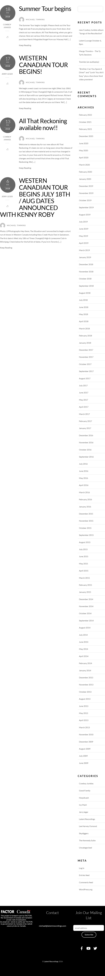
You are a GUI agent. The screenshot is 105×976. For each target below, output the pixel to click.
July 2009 (83, 756)
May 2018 (83, 314)
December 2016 (86, 435)
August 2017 (84, 378)
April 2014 (83, 656)
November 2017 (86, 357)
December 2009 (86, 741)
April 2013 (83, 720)
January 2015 (85, 592)
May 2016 (83, 478)
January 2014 (85, 670)
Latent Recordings (87, 819)
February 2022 (85, 115)
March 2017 (84, 414)
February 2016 (85, 499)
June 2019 (83, 228)
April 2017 (83, 407)
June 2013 (83, 706)
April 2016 (83, 485)
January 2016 (85, 506)
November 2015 (86, 521)
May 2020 (83, 150)
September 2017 (86, 371)
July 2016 (83, 464)
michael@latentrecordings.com (52, 926)
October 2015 (85, 528)
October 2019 (85, 200)
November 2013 (86, 684)
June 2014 (83, 642)
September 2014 (86, 620)
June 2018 (83, 307)
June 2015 (83, 556)
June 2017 (83, 392)
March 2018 (84, 328)
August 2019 (84, 214)
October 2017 (85, 364)
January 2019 (85, 257)
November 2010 (86, 734)
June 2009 (83, 763)
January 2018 (85, 343)
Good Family (84, 790)
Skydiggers (83, 833)
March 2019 (84, 250)
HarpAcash (84, 797)
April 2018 (83, 321)
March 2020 (84, 164)
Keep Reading (25, 45)
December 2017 (86, 350)
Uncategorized (85, 847)
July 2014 (83, 635)
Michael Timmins (35, 20)
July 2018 (83, 300)
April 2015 (83, 570)
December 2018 (86, 264)
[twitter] (95, 948)
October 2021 (85, 122)
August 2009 (84, 748)
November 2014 (86, 606)
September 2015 (86, 535)
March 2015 (84, 578)
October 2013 (85, 692)
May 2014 (83, 649)
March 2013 (84, 727)
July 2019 (83, 221)
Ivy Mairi (83, 805)
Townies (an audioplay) (89, 62)
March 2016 (84, 492)
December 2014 (86, 599)
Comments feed (86, 882)
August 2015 (84, 542)
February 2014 (85, 663)
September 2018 (86, 286)
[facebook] (82, 948)
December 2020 (86, 136)
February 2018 (85, 335)
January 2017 (85, 428)
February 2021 (85, 129)
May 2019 (83, 236)
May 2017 (83, 400)
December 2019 (86, 186)
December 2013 (86, 677)
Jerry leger (7, 74)
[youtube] (88, 948)
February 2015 (85, 585)
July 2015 (83, 549)
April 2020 (83, 157)
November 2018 (86, 271)
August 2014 (84, 627)
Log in (81, 868)
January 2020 (85, 179)
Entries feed (84, 875)
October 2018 (85, 278)
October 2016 (85, 449)
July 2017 (83, 385)
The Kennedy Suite (87, 840)
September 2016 (86, 456)
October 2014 (85, 613)
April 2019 (83, 243)
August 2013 (84, 699)
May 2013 (83, 713)
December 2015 (86, 513)
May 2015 (83, 563)
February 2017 (85, 421)
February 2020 (85, 172)
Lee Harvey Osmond (88, 826)
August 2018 (84, 293)
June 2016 (83, 471)
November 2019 (86, 193)
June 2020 (83, 143)
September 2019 (86, 207)
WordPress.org (85, 889)
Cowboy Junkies (86, 783)
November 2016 (86, 442)
